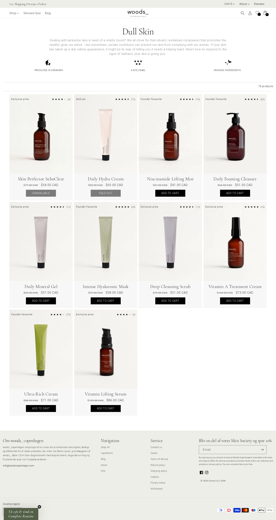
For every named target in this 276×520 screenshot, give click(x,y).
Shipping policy (159, 470)
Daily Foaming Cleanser (235, 179)
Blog (103, 459)
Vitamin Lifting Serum (106, 394)
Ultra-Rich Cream (41, 394)
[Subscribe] (262, 449)
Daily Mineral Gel (41, 286)
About (104, 465)
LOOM (222, 480)
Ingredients (107, 453)
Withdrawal (157, 488)
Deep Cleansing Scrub (170, 286)
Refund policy (158, 465)
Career (154, 453)
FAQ (103, 470)
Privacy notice (158, 482)
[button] (244, 4)
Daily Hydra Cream (106, 179)
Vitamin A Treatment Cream (235, 286)
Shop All (105, 447)
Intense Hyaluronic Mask (106, 286)
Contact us (156, 447)
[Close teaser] (39, 507)
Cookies (155, 476)
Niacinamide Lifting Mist (170, 179)
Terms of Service (159, 459)
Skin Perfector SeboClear (41, 179)
